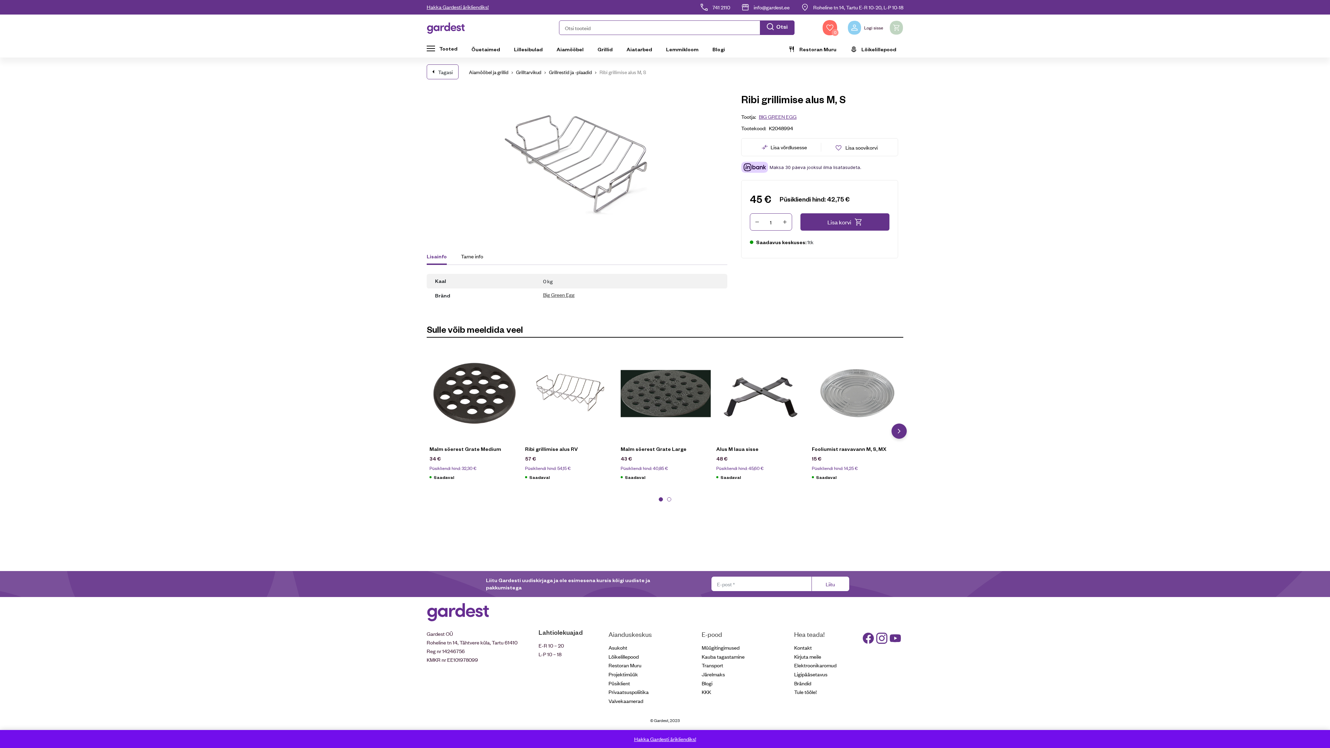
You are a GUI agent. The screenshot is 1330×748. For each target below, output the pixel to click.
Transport (712, 665)
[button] (677, 27)
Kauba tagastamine (723, 656)
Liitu (830, 584)
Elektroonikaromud (815, 665)
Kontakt (803, 647)
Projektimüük (623, 674)
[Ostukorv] (896, 28)
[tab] (440, 257)
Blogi (718, 49)
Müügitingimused (720, 647)
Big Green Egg (559, 294)
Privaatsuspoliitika (629, 691)
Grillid (605, 49)
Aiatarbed (639, 49)
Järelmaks (713, 674)
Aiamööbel (570, 49)
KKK (706, 691)
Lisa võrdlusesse (789, 147)
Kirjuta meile (807, 656)
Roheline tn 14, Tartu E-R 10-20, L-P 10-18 (858, 7)
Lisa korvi (839, 222)
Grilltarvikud (528, 71)
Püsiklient (619, 683)
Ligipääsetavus (810, 674)
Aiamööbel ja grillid (488, 71)
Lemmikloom (682, 49)
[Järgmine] (899, 431)
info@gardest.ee (772, 7)
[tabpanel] (474, 418)
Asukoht (618, 647)
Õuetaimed (485, 49)
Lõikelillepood (878, 49)
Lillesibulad (528, 49)
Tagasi (445, 71)
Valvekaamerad (626, 700)
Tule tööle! (805, 691)
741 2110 (721, 7)
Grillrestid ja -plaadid (570, 71)
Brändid (802, 683)
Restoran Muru (817, 49)
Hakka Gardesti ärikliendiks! (458, 6)
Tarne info (472, 256)
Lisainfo (437, 256)
